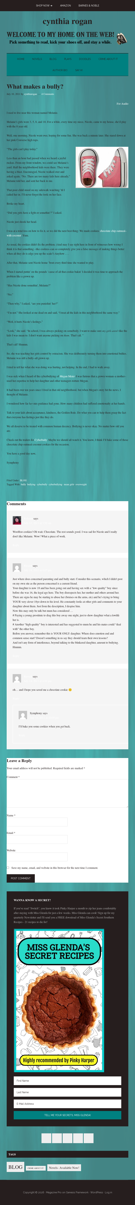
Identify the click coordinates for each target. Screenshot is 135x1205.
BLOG (23, 480)
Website (11, 850)
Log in (108, 1192)
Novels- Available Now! (64, 1168)
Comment (13, 777)
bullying (31, 484)
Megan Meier (67, 376)
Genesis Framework (77, 1192)
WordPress (96, 1192)
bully (23, 484)
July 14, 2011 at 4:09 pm (38, 681)
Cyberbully (41, 440)
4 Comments (47, 94)
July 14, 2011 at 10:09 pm (44, 717)
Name (11, 815)
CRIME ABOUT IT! (36, 1168)
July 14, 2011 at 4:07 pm (38, 570)
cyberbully (42, 484)
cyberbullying (55, 484)
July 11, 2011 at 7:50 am (37, 523)
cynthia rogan (67, 21)
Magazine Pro (54, 1192)
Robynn (28, 518)
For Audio (122, 103)
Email (11, 833)
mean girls (69, 484)
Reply (16, 545)
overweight (81, 484)
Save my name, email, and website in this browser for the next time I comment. (54, 868)
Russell (28, 565)
